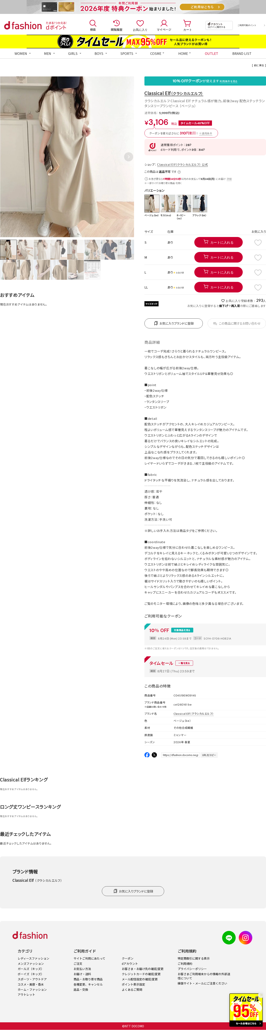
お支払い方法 (82, 969)
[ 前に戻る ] (259, 65)
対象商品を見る (182, 630)
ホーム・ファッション (32, 989)
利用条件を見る (229, 81)
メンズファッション (31, 963)
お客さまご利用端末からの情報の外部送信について (204, 976)
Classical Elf (173, 93)
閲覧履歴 (116, 29)
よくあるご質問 (132, 989)
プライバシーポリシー (192, 969)
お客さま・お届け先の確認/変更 (143, 969)
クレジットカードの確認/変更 (141, 974)
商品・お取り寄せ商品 (88, 979)
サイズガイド (151, 303)
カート (187, 29)
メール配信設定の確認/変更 (140, 979)
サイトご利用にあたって (89, 958)
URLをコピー (209, 755)
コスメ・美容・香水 (31, 984)
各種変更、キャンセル (88, 984)
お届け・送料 (82, 974)
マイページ (164, 29)
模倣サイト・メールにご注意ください (202, 983)
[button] (128, 156)
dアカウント (130, 963)
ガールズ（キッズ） (31, 969)
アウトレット (26, 994)
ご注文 (78, 963)
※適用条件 (205, 133)
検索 (93, 29)
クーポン (127, 958)
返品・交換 (81, 989)
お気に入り (140, 29)
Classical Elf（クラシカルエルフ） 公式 (182, 164)
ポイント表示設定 (133, 984)
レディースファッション (33, 958)
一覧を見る (184, 663)
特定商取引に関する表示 (194, 958)
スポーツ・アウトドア (32, 979)
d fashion (23, 25)
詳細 (229, 178)
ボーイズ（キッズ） (31, 974)
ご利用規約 (185, 963)
